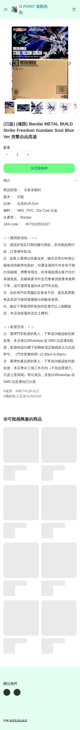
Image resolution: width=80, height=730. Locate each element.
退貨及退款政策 (18, 720)
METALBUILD (28, 391)
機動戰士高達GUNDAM (23, 396)
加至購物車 (39, 168)
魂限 (8, 391)
